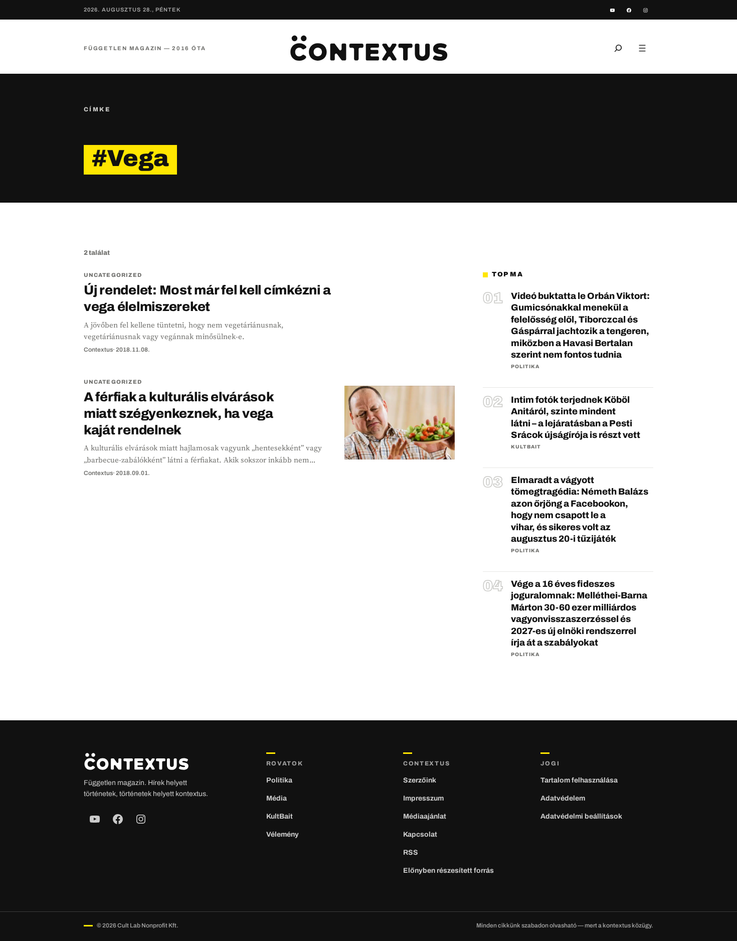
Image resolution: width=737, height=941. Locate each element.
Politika (525, 366)
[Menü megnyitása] (642, 48)
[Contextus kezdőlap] (368, 48)
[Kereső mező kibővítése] (618, 48)
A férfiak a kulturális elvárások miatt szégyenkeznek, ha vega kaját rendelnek (179, 413)
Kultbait (526, 446)
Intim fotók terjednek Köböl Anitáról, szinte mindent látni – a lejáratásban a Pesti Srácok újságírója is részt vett (575, 417)
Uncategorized (113, 275)
